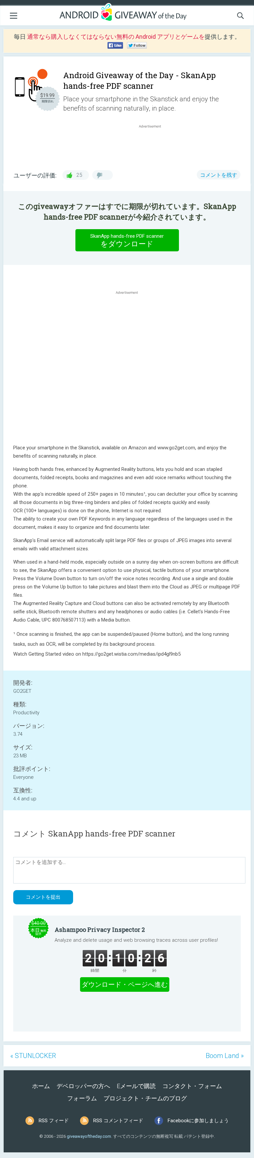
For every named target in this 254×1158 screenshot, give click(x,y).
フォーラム (82, 1098)
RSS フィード (54, 1121)
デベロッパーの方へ (83, 1085)
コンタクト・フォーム (192, 1085)
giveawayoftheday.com (89, 1136)
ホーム (41, 1085)
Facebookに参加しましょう (198, 1121)
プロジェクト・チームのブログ (145, 1098)
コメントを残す (218, 175)
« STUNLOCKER (33, 1056)
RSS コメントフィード (118, 1121)
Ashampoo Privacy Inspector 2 (100, 929)
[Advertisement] (153, 145)
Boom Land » (225, 1056)
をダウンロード (127, 240)
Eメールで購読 (136, 1085)
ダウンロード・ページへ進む (125, 984)
